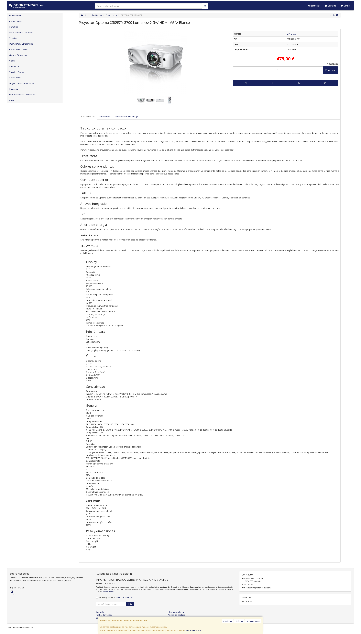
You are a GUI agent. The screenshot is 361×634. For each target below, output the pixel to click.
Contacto (331, 5)
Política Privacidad (104, 615)
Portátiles (13, 27)
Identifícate (315, 5)
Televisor (13, 38)
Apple (11, 100)
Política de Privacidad (108, 591)
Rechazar (239, 621)
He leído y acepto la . (116, 597)
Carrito (346, 5)
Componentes (15, 21)
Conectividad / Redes (18, 49)
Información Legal (176, 612)
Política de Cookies (193, 630)
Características (88, 116)
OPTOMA (291, 33)
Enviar (130, 604)
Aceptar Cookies (253, 621)
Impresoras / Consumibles (21, 43)
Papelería (13, 89)
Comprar (330, 70)
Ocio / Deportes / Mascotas (22, 94)
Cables (12, 60)
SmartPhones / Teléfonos (21, 32)
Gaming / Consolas (18, 55)
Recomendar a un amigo (126, 116)
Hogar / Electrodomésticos (21, 83)
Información (105, 116)
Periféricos (14, 66)
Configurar (227, 621)
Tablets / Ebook (16, 72)
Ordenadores (15, 15)
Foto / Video (15, 77)
